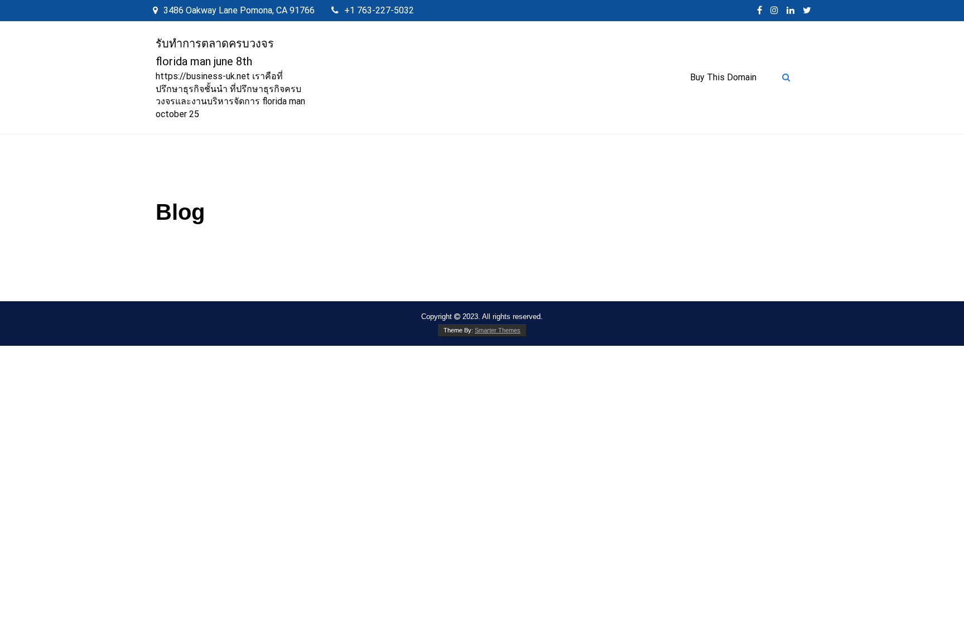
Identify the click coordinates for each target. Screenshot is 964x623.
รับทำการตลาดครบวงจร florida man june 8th (215, 52)
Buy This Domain (723, 77)
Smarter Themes (497, 330)
